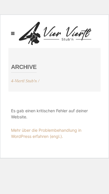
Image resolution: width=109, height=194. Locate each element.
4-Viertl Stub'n (24, 81)
